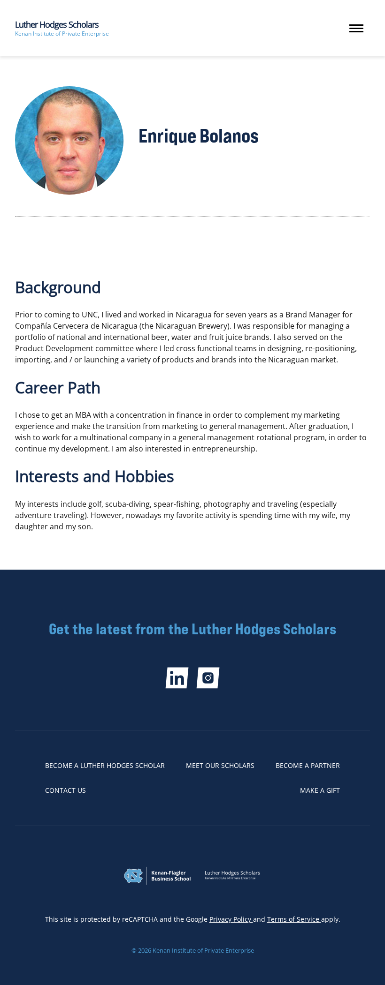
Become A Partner (308, 765)
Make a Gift (320, 790)
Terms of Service (294, 919)
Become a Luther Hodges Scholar (105, 765)
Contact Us (65, 790)
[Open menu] (356, 28)
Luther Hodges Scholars (57, 24)
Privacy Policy (231, 919)
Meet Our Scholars (220, 765)
